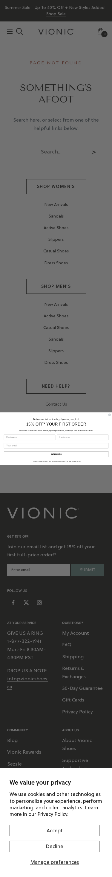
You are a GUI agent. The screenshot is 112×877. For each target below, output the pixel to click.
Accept (55, 830)
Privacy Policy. (52, 814)
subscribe (56, 454)
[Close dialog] (109, 414)
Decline (54, 846)
